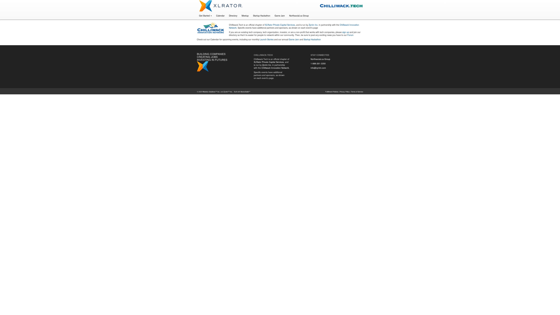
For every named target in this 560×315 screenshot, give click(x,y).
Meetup (245, 15)
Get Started (204, 15)
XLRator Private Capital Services (280, 24)
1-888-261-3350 (318, 63)
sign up (345, 32)
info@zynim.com (318, 67)
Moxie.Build (245, 91)
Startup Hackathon (261, 15)
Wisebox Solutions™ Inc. (211, 91)
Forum (350, 35)
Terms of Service (357, 91)
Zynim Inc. (313, 24)
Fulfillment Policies (331, 91)
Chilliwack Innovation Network (275, 67)
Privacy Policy (345, 91)
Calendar (220, 15)
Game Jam (280, 15)
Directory (233, 15)
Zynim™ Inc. (228, 91)
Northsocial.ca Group (299, 15)
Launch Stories (267, 39)
